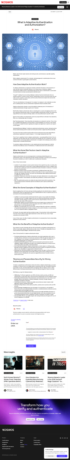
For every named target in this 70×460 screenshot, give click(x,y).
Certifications (5, 440)
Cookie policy (37, 442)
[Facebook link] (67, 438)
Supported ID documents (8, 446)
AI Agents (4, 444)
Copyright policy (37, 444)
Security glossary (6, 448)
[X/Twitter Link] (62, 438)
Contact (22, 446)
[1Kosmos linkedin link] (60, 438)
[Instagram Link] (65, 438)
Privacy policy (37, 440)
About (21, 440)
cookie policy (62, 453)
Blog (21, 442)
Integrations (5, 442)
